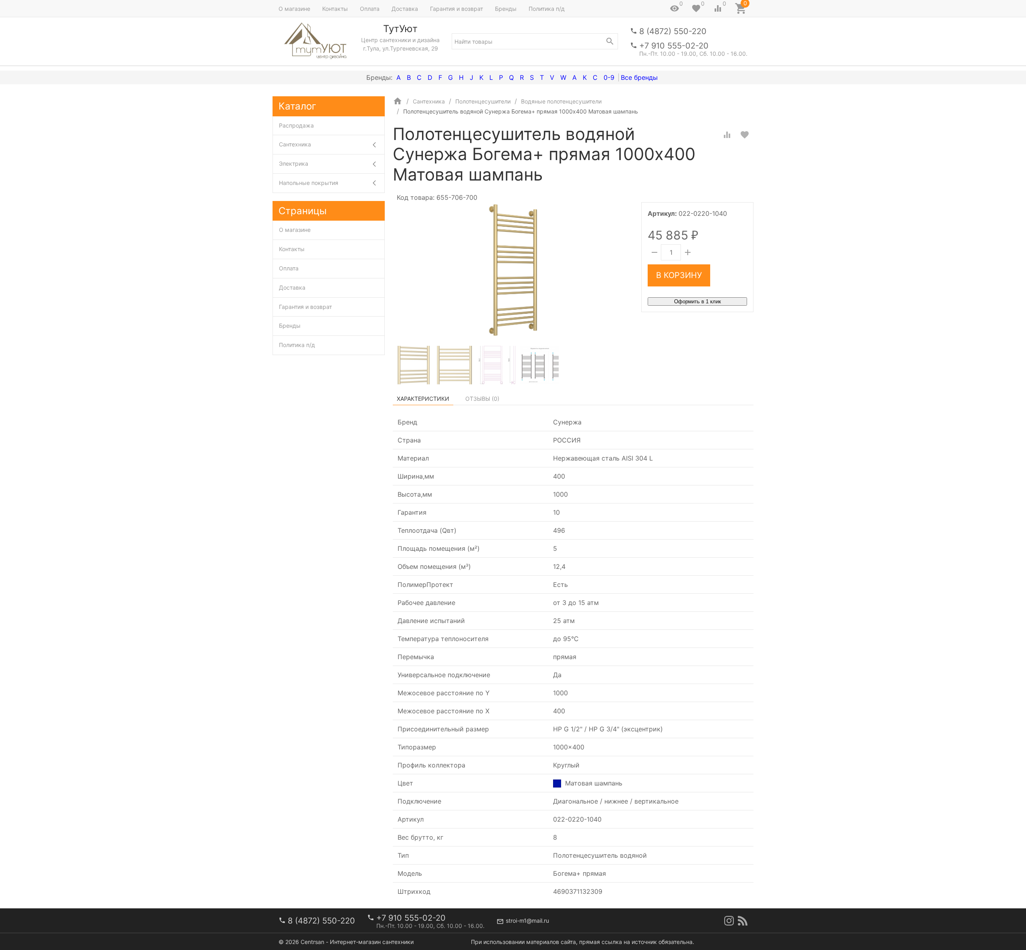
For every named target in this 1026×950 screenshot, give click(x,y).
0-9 (609, 77)
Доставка (405, 8)
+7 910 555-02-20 (674, 46)
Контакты (335, 8)
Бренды (506, 8)
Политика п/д (547, 8)
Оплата (370, 8)
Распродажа (296, 125)
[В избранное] (744, 135)
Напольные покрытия (308, 182)
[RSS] (742, 921)
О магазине (294, 8)
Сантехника (295, 144)
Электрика (293, 163)
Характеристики (423, 398)
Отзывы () (482, 398)
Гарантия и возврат (456, 8)
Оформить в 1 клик (697, 301)
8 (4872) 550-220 (673, 31)
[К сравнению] (727, 135)
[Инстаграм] (729, 921)
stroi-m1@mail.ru (527, 920)
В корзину (679, 275)
